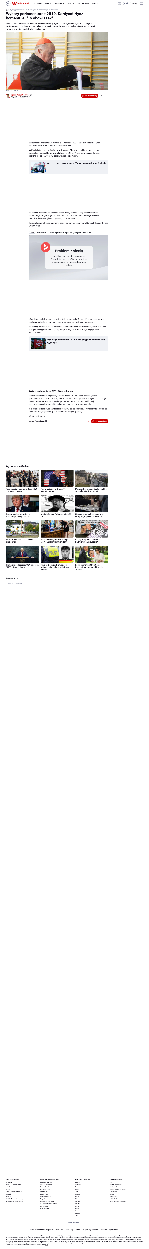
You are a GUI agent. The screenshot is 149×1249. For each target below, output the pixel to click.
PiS (111, 1182)
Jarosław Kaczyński (46, 1182)
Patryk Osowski (23, 95)
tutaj (46, 1244)
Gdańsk (77, 1199)
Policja (8, 1189)
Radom (77, 1208)
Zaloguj (134, 3)
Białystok (77, 1204)
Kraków (77, 1189)
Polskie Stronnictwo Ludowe (118, 1189)
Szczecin (77, 1194)
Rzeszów (77, 1213)
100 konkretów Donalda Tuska (14, 1201)
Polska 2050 (113, 1199)
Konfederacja (113, 1192)
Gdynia (77, 1206)
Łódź (76, 1192)
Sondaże (8, 1196)
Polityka (95, 3)
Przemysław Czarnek (46, 1187)
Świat (47, 3)
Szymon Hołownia (45, 1196)
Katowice (77, 1211)
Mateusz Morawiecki (46, 1184)
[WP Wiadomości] (23, 3)
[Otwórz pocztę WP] (119, 3)
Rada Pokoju (9, 1187)
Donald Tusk (44, 1194)
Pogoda (71, 3)
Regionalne (82, 3)
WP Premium (59, 3)
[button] (125, 3)
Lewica (112, 1194)
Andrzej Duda (44, 1192)
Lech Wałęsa (44, 1206)
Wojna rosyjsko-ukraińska (13, 1184)
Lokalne (77, 1182)
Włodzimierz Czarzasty (47, 1201)
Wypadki (8, 1194)
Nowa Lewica (113, 1196)
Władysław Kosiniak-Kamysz (48, 1204)
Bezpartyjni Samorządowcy (118, 1201)
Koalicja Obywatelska (116, 1184)
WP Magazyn (9, 1182)
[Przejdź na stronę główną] (8, 5)
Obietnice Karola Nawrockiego (14, 1199)
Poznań (77, 1196)
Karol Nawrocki (44, 1208)
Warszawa (78, 1184)
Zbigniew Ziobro (45, 1189)
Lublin (77, 1216)
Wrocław (77, 1187)
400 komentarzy (90, 96)
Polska (37, 3)
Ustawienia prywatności (108, 1230)
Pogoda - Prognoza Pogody (14, 1192)
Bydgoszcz (78, 1201)
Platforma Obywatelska (116, 1187)
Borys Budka (44, 1199)
